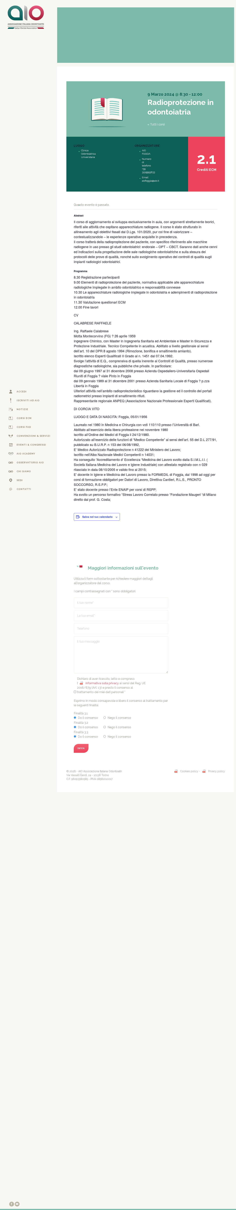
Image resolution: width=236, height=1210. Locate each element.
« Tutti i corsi (156, 124)
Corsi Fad (24, 427)
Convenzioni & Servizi (33, 435)
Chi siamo (24, 471)
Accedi (22, 391)
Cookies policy (189, 771)
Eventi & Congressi (31, 444)
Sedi (20, 480)
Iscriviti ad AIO (28, 400)
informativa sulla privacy (102, 683)
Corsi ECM (24, 418)
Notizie (22, 409)
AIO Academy (26, 453)
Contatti (24, 489)
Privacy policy (216, 771)
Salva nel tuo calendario (97, 517)
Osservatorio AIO (30, 462)
